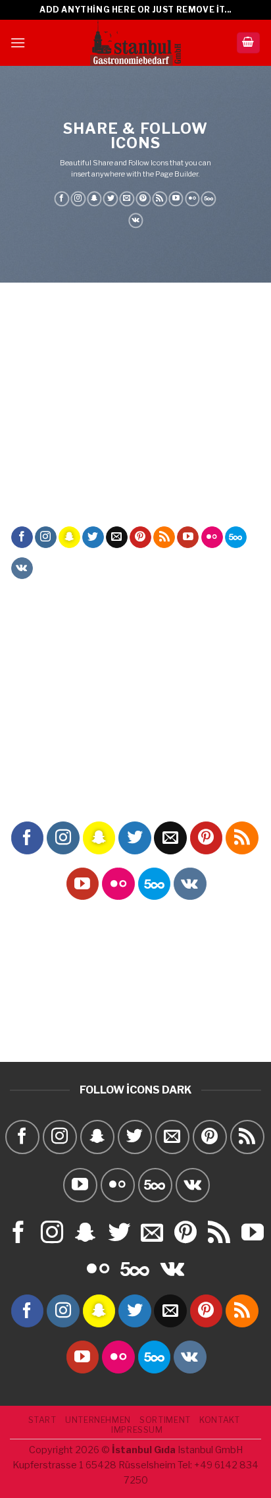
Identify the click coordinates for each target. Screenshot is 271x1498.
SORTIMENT (165, 1420)
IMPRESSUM (137, 1430)
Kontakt (219, 1420)
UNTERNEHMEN (98, 1420)
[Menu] (18, 42)
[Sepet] (248, 43)
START (42, 1420)
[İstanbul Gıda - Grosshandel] (135, 43)
